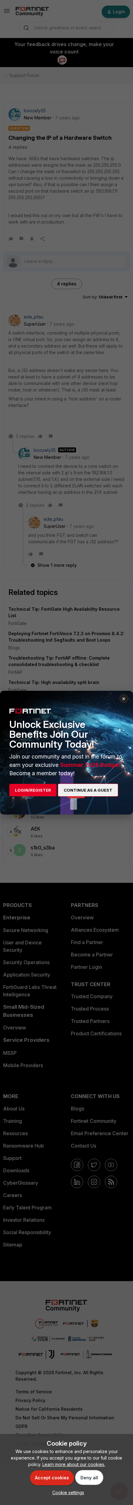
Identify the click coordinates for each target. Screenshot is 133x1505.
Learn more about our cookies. (73, 1464)
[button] (66, 1492)
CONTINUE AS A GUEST (88, 790)
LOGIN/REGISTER (33, 790)
